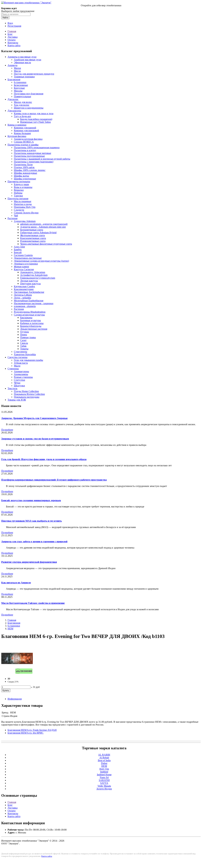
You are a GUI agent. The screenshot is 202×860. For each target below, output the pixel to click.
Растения (12, 218)
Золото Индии (104, 788)
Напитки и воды (23, 204)
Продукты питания (18, 198)
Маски (17, 68)
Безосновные (21, 85)
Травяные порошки (24, 76)
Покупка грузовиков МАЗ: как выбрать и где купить (31, 521)
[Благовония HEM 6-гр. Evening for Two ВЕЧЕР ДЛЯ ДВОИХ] (17, 673)
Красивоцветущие (24, 289)
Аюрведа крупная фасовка (28, 139)
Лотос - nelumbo (22, 297)
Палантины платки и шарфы (23, 144)
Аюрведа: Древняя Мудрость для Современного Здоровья (34, 418)
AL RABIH (104, 754)
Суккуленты (20, 351)
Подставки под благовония (28, 93)
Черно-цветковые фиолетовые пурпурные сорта (46, 244)
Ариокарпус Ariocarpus (32, 272)
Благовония (14, 79)
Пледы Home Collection (26, 391)
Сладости (19, 210)
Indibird (104, 771)
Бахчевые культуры (30, 320)
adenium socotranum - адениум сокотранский (44, 224)
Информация (15, 698)
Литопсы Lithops (23, 295)
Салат (23, 340)
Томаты (24, 348)
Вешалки (19, 190)
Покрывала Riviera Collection (29, 394)
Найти (5, 17)
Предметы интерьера (19, 181)
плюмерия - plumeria (25, 306)
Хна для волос (21, 105)
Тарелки (18, 195)
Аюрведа (12, 65)
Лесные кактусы (29, 280)
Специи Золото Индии (26, 212)
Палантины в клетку (25, 150)
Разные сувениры (23, 377)
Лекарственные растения (33, 329)
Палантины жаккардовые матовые (32, 153)
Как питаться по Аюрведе (16, 582)
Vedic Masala (104, 786)
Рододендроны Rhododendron (29, 312)
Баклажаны (26, 317)
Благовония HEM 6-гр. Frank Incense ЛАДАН (32, 730)
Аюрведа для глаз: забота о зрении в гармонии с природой (34, 541)
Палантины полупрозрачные (29, 156)
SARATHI (104, 780)
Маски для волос (23, 102)
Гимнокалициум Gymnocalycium (37, 278)
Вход (10, 23)
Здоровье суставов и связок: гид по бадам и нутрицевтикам (35, 438)
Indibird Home (104, 774)
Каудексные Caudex (24, 286)
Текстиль (12, 388)
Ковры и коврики (17, 124)
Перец (23, 334)
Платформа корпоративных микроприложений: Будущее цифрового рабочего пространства (54, 479)
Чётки (17, 382)
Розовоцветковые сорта (32, 241)
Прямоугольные (22, 96)
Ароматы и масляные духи (22, 56)
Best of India (104, 760)
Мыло (17, 365)
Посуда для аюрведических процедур (34, 73)
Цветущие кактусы (30, 283)
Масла (17, 71)
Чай (16, 215)
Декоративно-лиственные (28, 258)
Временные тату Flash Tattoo (35, 122)
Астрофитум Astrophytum (34, 275)
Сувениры (13, 368)
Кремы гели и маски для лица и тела (33, 113)
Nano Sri (104, 777)
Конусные (19, 88)
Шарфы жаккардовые (25, 173)
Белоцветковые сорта (31, 229)
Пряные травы (28, 337)
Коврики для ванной (25, 127)
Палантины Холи (23, 164)
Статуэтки (19, 380)
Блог (10, 34)
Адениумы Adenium (25, 221)
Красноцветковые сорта (33, 238)
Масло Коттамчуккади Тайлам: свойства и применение (33, 603)
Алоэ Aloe (19, 246)
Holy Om (104, 769)
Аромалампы (21, 374)
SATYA (104, 783)
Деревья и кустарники (26, 263)
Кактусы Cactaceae (24, 269)
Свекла (24, 343)
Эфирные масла (22, 62)
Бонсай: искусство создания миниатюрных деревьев (31, 500)
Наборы (18, 192)
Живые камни (21, 266)
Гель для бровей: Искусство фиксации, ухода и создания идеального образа (43, 459)
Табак (23, 346)
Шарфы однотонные (25, 178)
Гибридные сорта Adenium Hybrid (38, 232)
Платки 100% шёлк (24, 167)
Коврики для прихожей (26, 130)
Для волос (13, 99)
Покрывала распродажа (26, 397)
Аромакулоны (21, 371)
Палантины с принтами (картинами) (33, 161)
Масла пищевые (22, 201)
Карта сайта (14, 45)
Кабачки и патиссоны (32, 323)
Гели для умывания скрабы (28, 360)
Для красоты (14, 110)
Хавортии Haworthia (25, 354)
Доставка (13, 37)
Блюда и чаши (21, 184)
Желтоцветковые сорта (32, 235)
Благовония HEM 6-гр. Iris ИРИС (26, 732)
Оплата (11, 39)
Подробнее (7, 429)
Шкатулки (19, 385)
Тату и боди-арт (22, 116)
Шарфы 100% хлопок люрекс (29, 170)
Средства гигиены (17, 357)
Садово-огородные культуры (29, 314)
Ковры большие (22, 133)
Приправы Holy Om (24, 207)
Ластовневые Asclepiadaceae (29, 292)
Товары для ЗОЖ (17, 399)
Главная (12, 31)
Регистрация (14, 26)
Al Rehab (104, 757)
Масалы (18, 90)
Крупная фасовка (17, 136)
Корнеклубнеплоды (30, 326)
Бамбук (18, 249)
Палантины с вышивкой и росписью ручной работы (42, 158)
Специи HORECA (24, 141)
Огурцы (24, 331)
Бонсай (18, 252)
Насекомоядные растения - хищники (33, 303)
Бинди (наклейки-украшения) (36, 119)
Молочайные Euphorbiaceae (28, 300)
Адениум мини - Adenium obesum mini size (43, 227)
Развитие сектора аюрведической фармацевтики (29, 562)
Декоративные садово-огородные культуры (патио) (41, 261)
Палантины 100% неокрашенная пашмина (36, 147)
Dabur (104, 763)
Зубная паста (21, 363)
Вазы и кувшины (23, 187)
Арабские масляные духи (27, 59)
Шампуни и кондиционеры (28, 107)
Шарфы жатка (21, 175)
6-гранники (20, 82)
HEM (10, 628)
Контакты (13, 42)
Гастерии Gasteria (23, 255)
